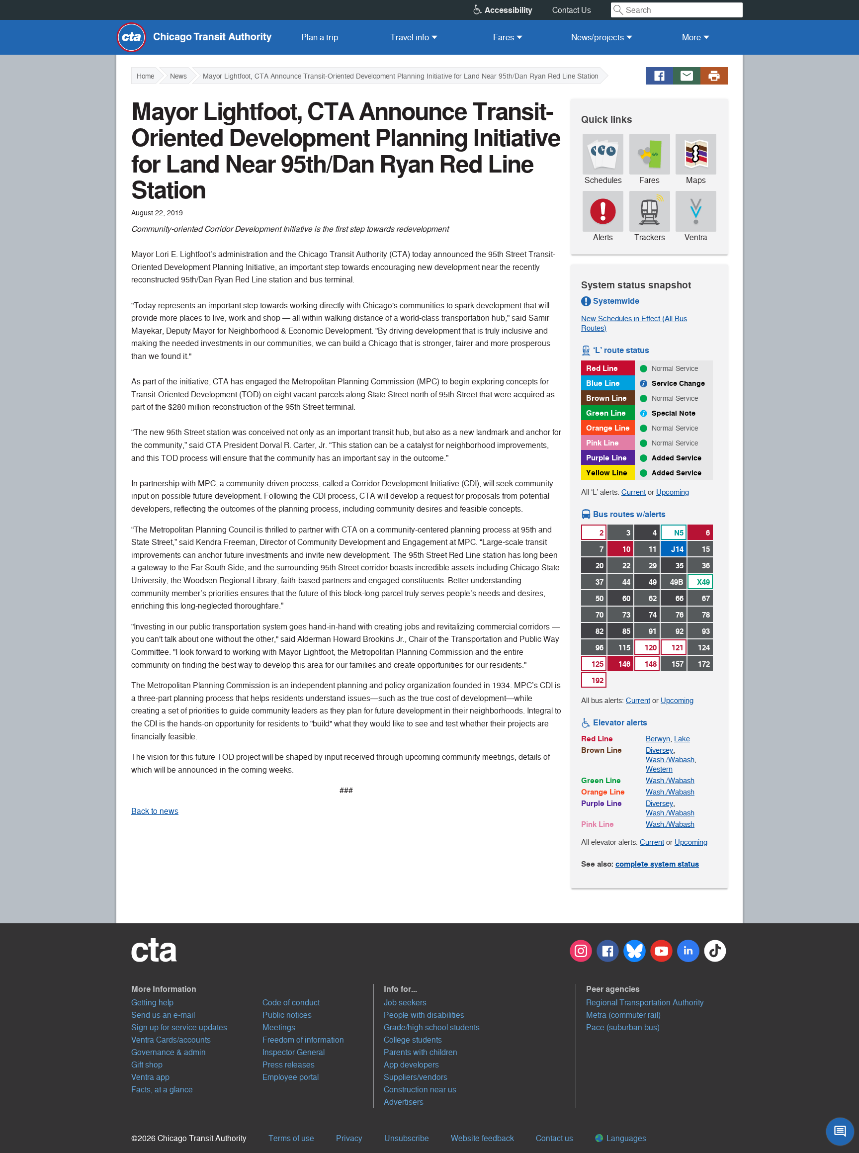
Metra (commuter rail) (623, 1015)
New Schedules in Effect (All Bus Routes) (634, 323)
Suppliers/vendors (415, 1077)
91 (653, 631)
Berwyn (658, 738)
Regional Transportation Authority (645, 1002)
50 (599, 598)
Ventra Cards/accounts (171, 1040)
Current (633, 492)
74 (653, 615)
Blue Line (603, 383)
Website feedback (482, 1138)
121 (678, 647)
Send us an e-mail (163, 1015)
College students (413, 1040)
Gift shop (147, 1065)
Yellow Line (606, 472)
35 (680, 565)
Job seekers (405, 1002)
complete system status (657, 864)
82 (599, 631)
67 (706, 598)
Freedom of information (303, 1040)
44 (626, 582)
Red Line (602, 368)
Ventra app (150, 1077)
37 (599, 582)
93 (706, 631)
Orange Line (608, 428)
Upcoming (672, 492)
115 (624, 647)
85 (626, 631)
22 (626, 565)
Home (145, 76)
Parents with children (420, 1052)
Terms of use (291, 1138)
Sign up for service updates (179, 1027)
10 (626, 549)
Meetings (278, 1027)
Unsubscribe (406, 1138)
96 (599, 647)
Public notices (287, 1015)
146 (624, 664)
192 (597, 680)
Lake (682, 738)
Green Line (606, 413)
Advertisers (404, 1102)
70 (599, 615)
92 (680, 631)
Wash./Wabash (670, 759)
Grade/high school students (432, 1027)
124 (704, 647)
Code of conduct (291, 1002)
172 (704, 664)
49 (653, 582)
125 (597, 664)
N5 (679, 533)
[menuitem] (320, 37)
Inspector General (293, 1052)
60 (626, 598)
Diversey (659, 750)
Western (659, 769)
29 (653, 565)
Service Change (678, 383)
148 (651, 664)
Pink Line (602, 443)
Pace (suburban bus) (623, 1027)
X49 (703, 582)
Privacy (349, 1138)
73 (626, 615)
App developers (411, 1065)
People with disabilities (424, 1015)
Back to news (154, 811)
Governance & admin (168, 1052)
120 (651, 647)
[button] (252, 989)
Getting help (152, 1002)
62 (653, 598)
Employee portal (290, 1077)
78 (706, 615)
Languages (625, 1138)
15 (706, 549)
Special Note (673, 413)
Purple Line (606, 457)
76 (680, 615)
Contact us (554, 1138)
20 (599, 565)
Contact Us (571, 10)
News (178, 76)
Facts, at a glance (162, 1089)
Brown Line (606, 398)
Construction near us (420, 1089)
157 (678, 664)
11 (653, 549)
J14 (677, 549)
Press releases (288, 1065)
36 (706, 565)
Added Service (676, 458)
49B (677, 582)
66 (680, 598)
